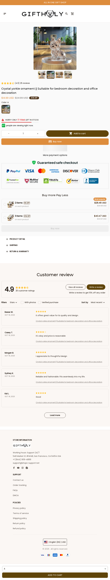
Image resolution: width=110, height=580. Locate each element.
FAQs (15, 490)
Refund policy (19, 528)
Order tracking (19, 485)
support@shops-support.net (26, 463)
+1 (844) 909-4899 (22, 459)
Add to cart (55, 575)
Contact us (18, 480)
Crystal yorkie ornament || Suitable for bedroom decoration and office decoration (69, 321)
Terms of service (21, 513)
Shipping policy (20, 518)
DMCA (16, 495)
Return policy (19, 523)
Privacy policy (19, 508)
